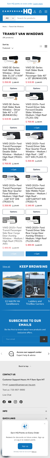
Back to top (24, 366)
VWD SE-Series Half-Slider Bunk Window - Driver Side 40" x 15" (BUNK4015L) (11, 110)
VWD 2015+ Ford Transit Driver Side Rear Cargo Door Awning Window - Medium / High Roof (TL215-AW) (36, 234)
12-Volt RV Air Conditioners (12, 302)
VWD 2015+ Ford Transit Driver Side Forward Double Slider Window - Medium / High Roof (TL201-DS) (36, 111)
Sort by (6, 44)
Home (5, 26)
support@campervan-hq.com (22, 384)
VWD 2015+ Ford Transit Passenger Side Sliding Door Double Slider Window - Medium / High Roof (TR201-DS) (13, 151)
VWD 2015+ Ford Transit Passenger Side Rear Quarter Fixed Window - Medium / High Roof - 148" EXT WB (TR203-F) (13, 193)
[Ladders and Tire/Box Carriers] (35, 285)
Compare (10, 61)
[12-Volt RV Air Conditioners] (12, 285)
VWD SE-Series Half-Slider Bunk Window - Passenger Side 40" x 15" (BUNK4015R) (36, 73)
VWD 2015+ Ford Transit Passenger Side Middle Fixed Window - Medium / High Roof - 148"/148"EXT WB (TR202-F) (36, 193)
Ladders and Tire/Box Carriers (35, 302)
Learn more (38, 3)
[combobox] (25, 18)
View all (6, 266)
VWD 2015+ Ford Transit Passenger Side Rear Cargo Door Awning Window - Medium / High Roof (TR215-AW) (13, 235)
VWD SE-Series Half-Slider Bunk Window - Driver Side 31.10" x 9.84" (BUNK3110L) (13, 73)
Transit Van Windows (16, 26)
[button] (40, 11)
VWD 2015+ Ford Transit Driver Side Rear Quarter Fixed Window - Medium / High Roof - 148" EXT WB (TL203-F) (36, 150)
